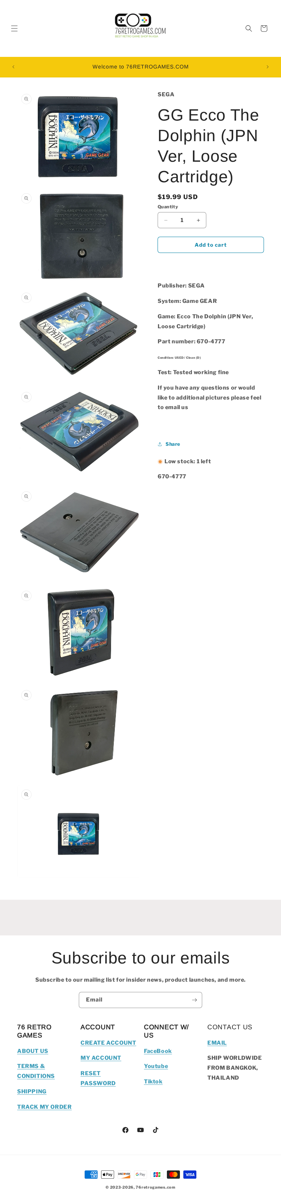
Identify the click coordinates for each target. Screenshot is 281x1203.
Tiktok (153, 1081)
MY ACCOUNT (101, 1058)
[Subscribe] (194, 1000)
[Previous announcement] (13, 66)
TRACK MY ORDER (44, 1107)
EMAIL (217, 1043)
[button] (14, 28)
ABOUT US (32, 1051)
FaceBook (158, 1051)
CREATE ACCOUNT (108, 1043)
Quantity (168, 206)
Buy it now (210, 264)
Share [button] (173, 444)
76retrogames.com (155, 1187)
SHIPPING (32, 1091)
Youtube (156, 1066)
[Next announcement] (267, 66)
